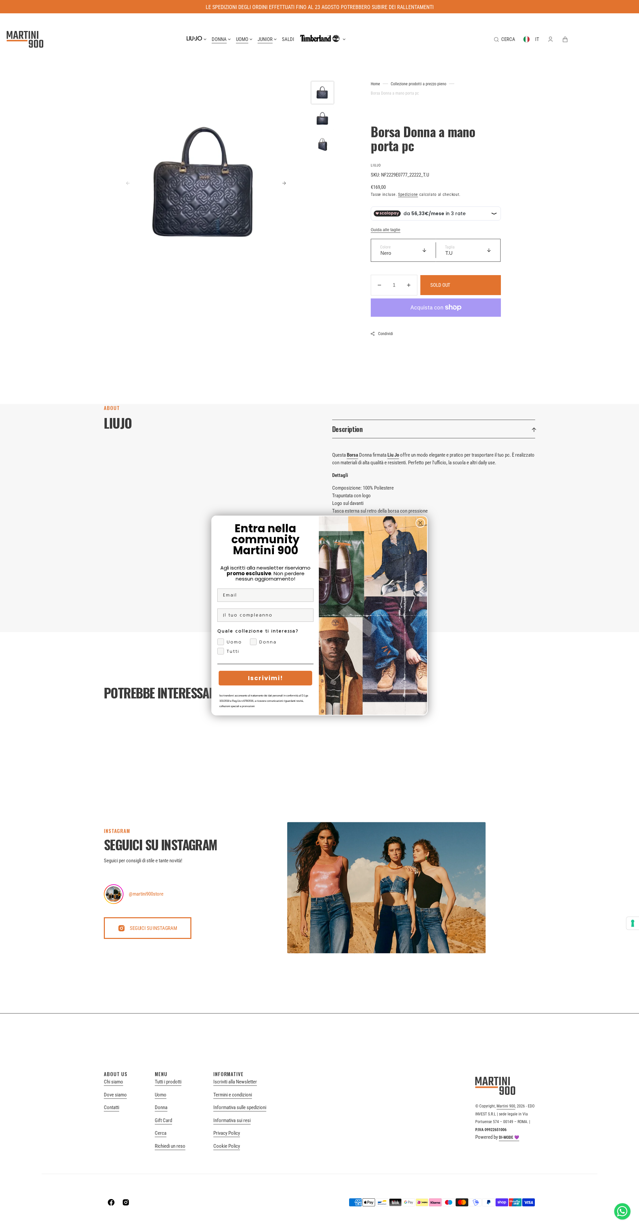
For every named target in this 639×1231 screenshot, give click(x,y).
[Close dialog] (420, 523)
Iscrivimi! (265, 678)
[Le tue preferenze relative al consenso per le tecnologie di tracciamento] (632, 923)
